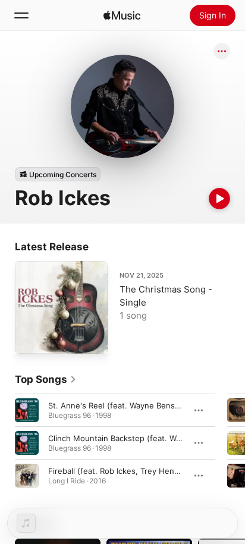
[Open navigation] (21, 15)
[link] (46, 379)
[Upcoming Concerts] (57, 174)
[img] (121, 15)
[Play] (219, 198)
